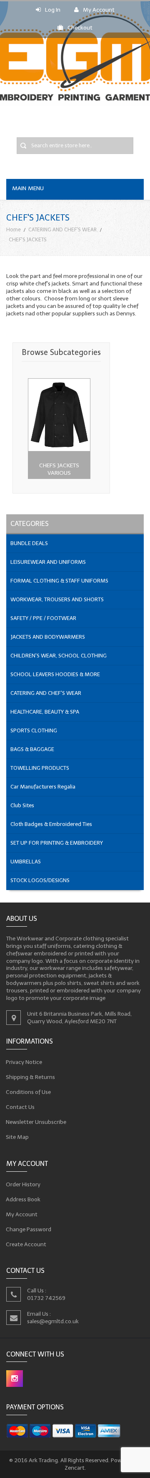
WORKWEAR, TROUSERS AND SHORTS (57, 599)
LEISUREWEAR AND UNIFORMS (48, 562)
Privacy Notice (24, 1062)
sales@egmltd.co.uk (53, 1321)
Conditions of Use (28, 1092)
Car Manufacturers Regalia (42, 787)
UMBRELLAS (25, 861)
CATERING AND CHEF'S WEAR (62, 229)
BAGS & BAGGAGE (32, 749)
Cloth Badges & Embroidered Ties (51, 824)
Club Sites (22, 805)
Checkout (80, 27)
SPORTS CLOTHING (33, 730)
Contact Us (20, 1107)
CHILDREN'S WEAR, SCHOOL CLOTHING (58, 655)
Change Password (28, 1228)
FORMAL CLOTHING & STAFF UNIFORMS (59, 581)
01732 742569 (46, 1298)
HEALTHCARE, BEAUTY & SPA (44, 712)
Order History (23, 1184)
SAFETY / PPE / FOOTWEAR (43, 618)
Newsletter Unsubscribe (36, 1122)
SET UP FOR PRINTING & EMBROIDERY (56, 843)
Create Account (26, 1243)
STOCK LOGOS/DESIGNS (40, 880)
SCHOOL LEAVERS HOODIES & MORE (55, 674)
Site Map (17, 1137)
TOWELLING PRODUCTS (39, 768)
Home (13, 229)
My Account (99, 9)
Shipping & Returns (30, 1077)
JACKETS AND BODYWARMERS (47, 637)
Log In (52, 9)
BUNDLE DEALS (29, 543)
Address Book (23, 1199)
